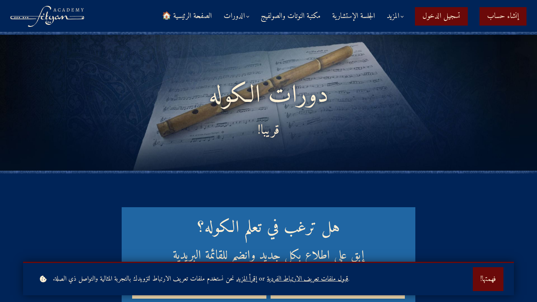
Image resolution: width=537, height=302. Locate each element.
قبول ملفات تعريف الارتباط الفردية (307, 279)
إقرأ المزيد (246, 279)
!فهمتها (488, 279)
